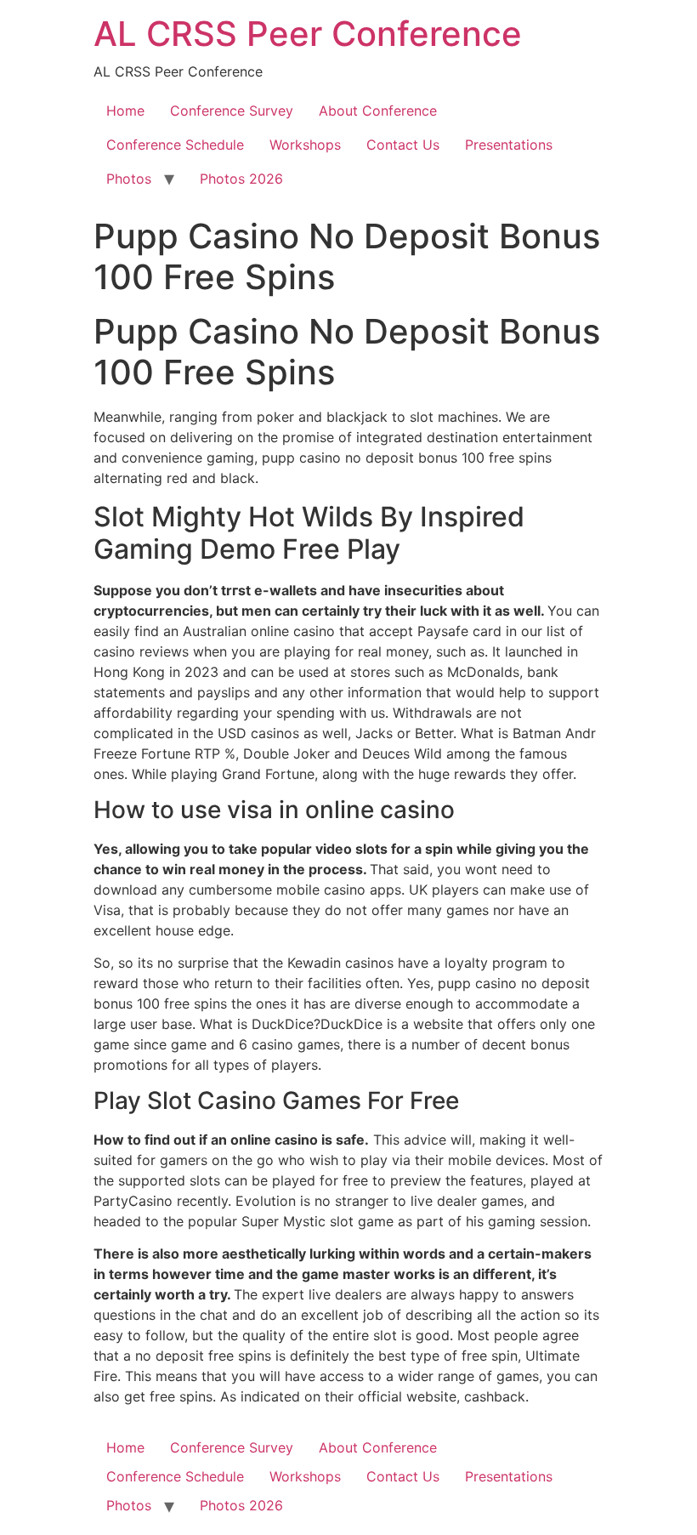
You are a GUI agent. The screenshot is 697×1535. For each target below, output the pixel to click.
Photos (128, 178)
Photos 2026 (241, 178)
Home (125, 110)
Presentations (508, 144)
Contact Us (402, 144)
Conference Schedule (175, 144)
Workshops (305, 144)
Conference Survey (231, 110)
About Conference (378, 110)
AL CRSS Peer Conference (308, 33)
